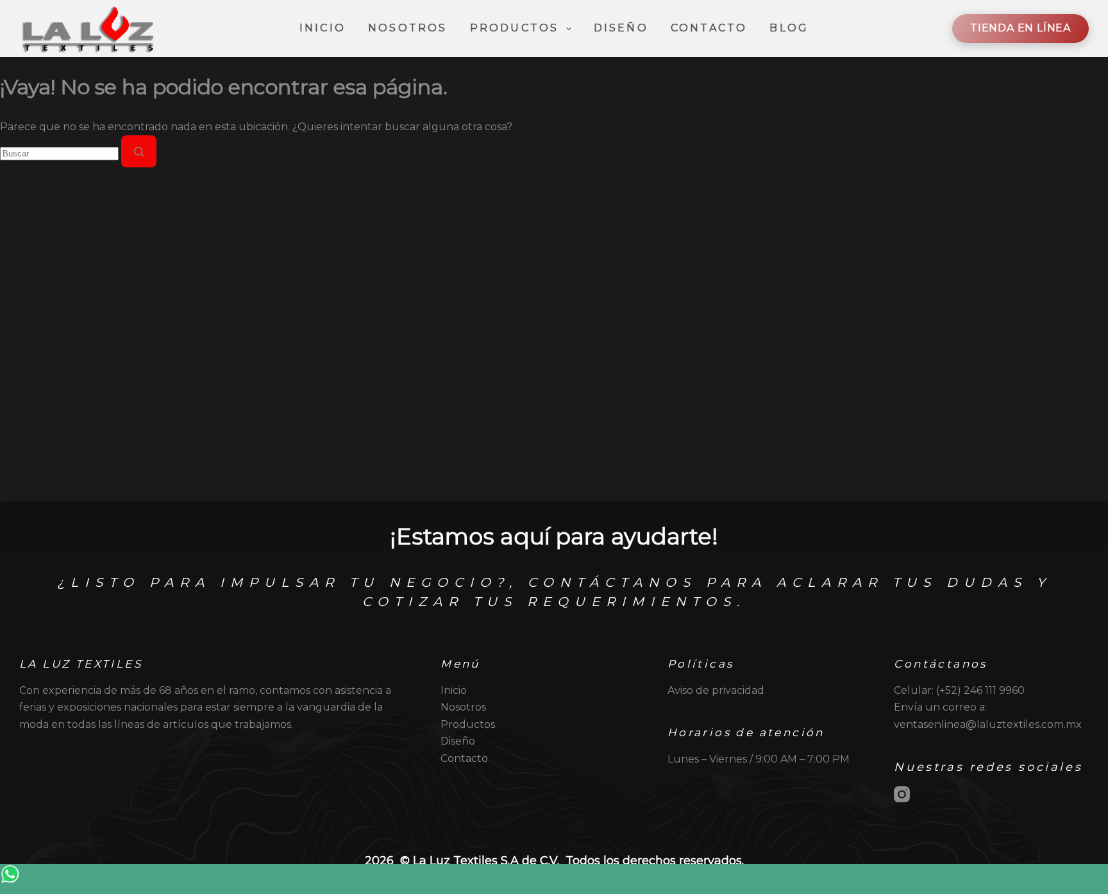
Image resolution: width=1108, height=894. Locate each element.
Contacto (709, 28)
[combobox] (59, 153)
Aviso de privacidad (715, 690)
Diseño (621, 28)
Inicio (322, 28)
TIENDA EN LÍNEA (1020, 28)
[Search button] (138, 151)
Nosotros (408, 28)
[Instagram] (902, 794)
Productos (514, 28)
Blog (789, 28)
